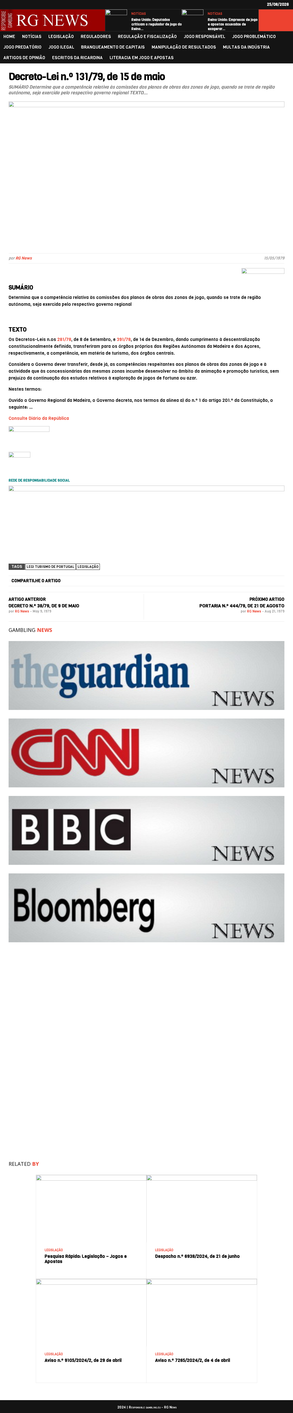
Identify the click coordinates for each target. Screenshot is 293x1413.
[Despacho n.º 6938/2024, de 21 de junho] (201, 1177)
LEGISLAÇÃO (61, 37)
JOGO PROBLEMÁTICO (254, 37)
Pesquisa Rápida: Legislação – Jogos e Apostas (86, 1258)
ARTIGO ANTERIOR (27, 599)
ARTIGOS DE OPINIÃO (24, 58)
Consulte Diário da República (39, 418)
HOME (9, 37)
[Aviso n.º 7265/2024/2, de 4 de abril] (201, 1281)
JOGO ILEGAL (61, 47)
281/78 (64, 339)
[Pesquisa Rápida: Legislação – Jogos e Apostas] (91, 1177)
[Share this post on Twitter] (116, 581)
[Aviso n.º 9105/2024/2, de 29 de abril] (91, 1281)
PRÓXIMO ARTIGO (267, 599)
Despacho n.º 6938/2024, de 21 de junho (197, 1256)
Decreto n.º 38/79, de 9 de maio (44, 606)
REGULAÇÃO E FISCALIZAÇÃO (147, 37)
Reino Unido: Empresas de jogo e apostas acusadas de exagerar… (233, 24)
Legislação (88, 566)
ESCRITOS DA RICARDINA (77, 58)
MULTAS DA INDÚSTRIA (246, 47)
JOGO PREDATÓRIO (22, 47)
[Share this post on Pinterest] (204, 581)
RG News (23, 258)
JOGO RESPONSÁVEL (204, 37)
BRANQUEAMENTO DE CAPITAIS (113, 47)
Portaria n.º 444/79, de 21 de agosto (241, 606)
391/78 (124, 339)
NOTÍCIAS (138, 14)
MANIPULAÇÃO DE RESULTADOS (184, 47)
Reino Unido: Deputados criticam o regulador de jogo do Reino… (156, 24)
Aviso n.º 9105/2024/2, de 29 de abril (83, 1360)
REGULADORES (96, 37)
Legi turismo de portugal (50, 566)
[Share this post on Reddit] (248, 581)
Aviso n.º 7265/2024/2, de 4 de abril (192, 1360)
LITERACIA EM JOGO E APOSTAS (142, 58)
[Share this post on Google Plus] (160, 581)
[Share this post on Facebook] (72, 581)
